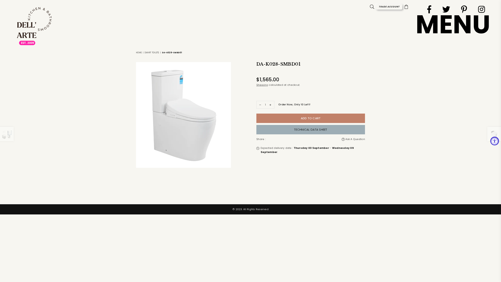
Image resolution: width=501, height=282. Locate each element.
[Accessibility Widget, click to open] (494, 141)
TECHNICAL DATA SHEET (310, 129)
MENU (453, 24)
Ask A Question (355, 139)
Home (139, 52)
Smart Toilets (152, 52)
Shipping (262, 85)
